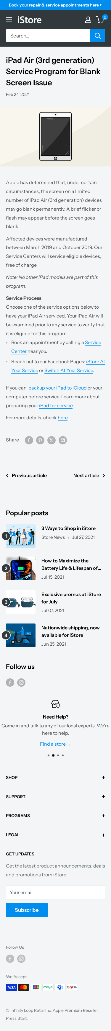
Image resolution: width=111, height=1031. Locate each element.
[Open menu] (9, 19)
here (62, 417)
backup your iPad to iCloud (57, 388)
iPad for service (56, 405)
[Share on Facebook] (29, 440)
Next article (86, 475)
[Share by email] (63, 440)
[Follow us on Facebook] (10, 682)
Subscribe (27, 910)
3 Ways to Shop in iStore (68, 528)
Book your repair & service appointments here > (55, 5)
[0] (100, 19)
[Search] (97, 35)
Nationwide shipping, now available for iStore (70, 631)
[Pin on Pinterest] (40, 440)
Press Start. (17, 1018)
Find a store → (55, 744)
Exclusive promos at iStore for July (71, 598)
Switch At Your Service (68, 370)
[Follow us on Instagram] (21, 682)
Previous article (29, 475)
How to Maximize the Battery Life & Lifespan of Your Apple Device (69, 565)
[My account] (88, 20)
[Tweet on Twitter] (51, 440)
